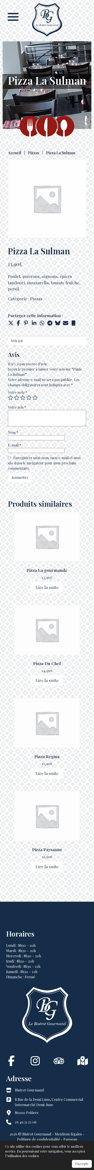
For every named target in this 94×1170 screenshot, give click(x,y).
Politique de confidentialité (39, 1139)
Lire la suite (47, 587)
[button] (13, 16)
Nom (13, 432)
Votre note (17, 392)
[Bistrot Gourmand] (47, 36)
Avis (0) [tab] (16, 340)
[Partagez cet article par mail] (65, 323)
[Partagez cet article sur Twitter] (10, 323)
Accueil (14, 152)
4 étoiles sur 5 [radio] (28, 397)
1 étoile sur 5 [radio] (10, 397)
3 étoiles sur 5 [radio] (22, 397)
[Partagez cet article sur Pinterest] (26, 323)
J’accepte (82, 1163)
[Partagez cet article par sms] (73, 323)
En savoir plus (50, 1156)
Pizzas (33, 152)
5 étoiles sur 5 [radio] (35, 397)
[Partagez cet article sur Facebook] (18, 323)
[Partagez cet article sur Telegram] (49, 323)
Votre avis (17, 407)
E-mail (14, 445)
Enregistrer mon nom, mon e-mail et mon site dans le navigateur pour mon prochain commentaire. (44, 463)
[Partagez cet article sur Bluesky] (57, 323)
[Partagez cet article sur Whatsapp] (42, 323)
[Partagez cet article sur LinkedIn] (34, 323)
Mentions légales (68, 1134)
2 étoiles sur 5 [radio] (16, 397)
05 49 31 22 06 (26, 1122)
